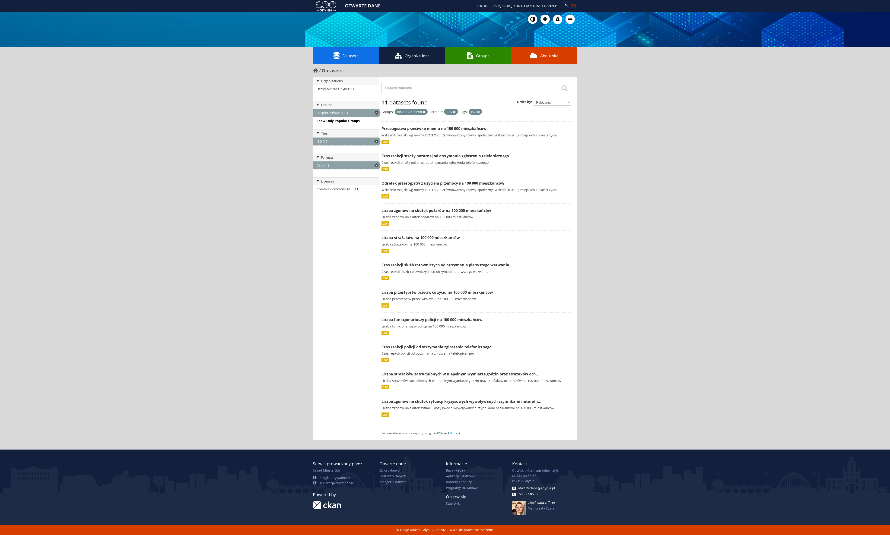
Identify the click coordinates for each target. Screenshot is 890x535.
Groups (482, 55)
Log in (482, 5)
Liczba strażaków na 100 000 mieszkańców (420, 237)
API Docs (453, 433)
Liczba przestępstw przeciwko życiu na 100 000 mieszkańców (437, 292)
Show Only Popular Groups (338, 121)
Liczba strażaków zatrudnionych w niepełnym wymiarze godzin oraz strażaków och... (460, 374)
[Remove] (424, 111)
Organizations (417, 55)
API (438, 433)
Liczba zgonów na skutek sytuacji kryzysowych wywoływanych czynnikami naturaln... (461, 401)
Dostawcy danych (392, 476)
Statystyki (453, 503)
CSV (385, 142)
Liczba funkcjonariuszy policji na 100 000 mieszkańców (432, 319)
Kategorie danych (393, 482)
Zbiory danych (390, 470)
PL (567, 5)
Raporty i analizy (459, 482)
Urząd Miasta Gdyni (328, 470)
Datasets (350, 55)
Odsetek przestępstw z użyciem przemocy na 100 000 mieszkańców (442, 183)
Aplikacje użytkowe (460, 476)
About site (549, 55)
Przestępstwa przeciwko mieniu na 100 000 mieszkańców (433, 128)
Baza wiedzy (455, 470)
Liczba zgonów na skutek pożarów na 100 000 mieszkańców (436, 210)
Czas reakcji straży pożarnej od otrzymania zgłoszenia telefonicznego (445, 155)
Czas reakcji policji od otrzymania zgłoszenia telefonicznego (436, 346)
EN (573, 5)
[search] (565, 88)
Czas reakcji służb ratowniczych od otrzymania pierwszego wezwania (445, 265)
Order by (524, 102)
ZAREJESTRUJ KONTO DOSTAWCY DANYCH (525, 5)
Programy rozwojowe (462, 487)
